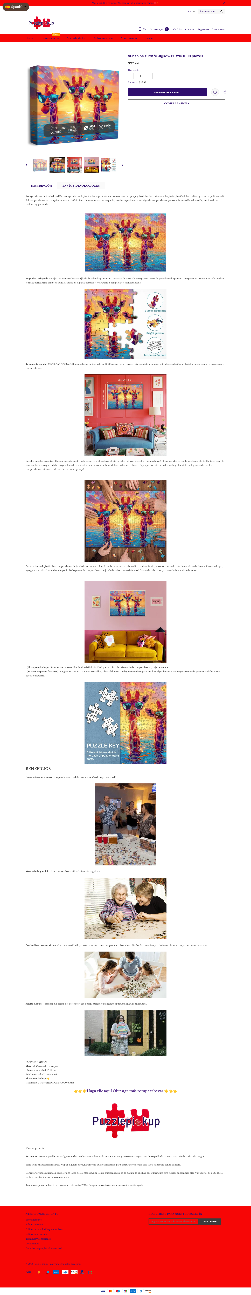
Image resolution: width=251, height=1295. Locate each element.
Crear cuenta (218, 29)
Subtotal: (133, 82)
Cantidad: (133, 70)
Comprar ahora (176, 103)
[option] (74, 103)
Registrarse (204, 29)
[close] (224, 3)
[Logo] (41, 22)
